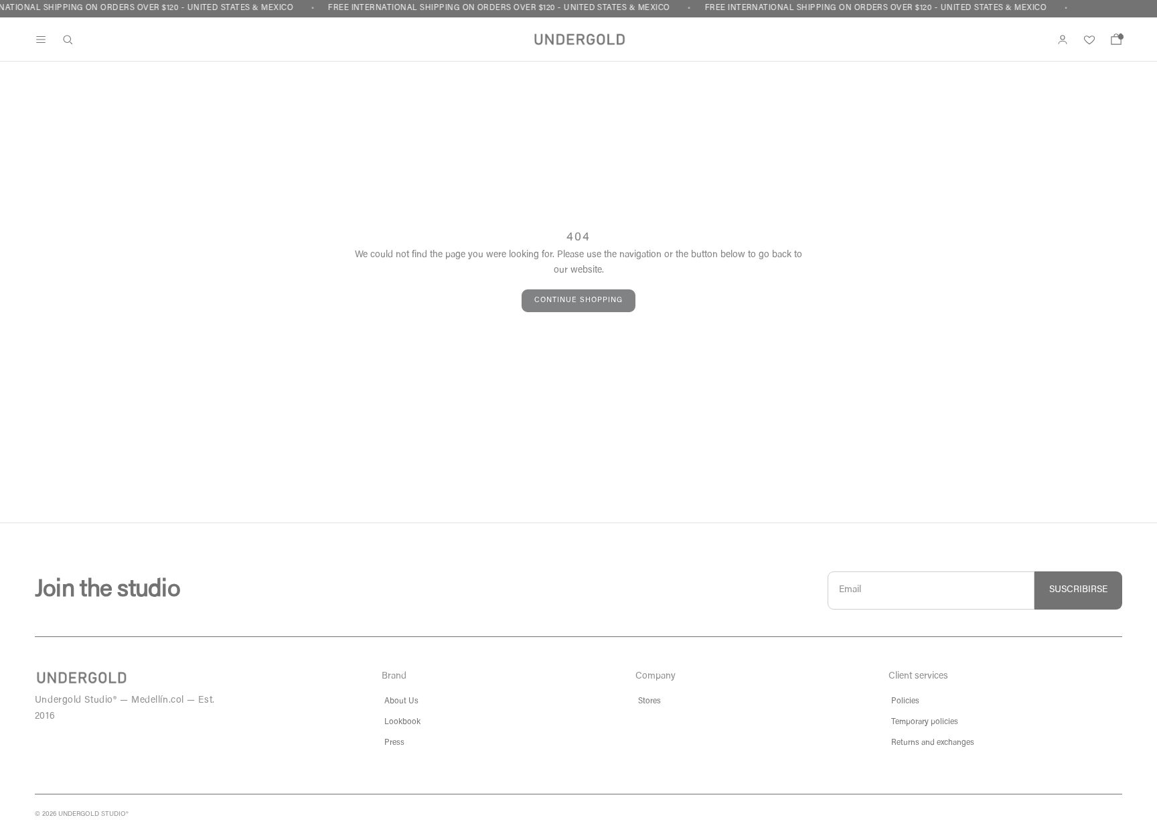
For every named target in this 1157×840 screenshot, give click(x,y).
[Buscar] (68, 39)
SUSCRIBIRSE (1078, 590)
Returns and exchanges (932, 743)
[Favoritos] (1089, 39)
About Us (401, 701)
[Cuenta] (1063, 39)
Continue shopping (578, 300)
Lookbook (402, 722)
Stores (649, 701)
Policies (905, 701)
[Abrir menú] (41, 39)
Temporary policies (924, 722)
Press (394, 743)
